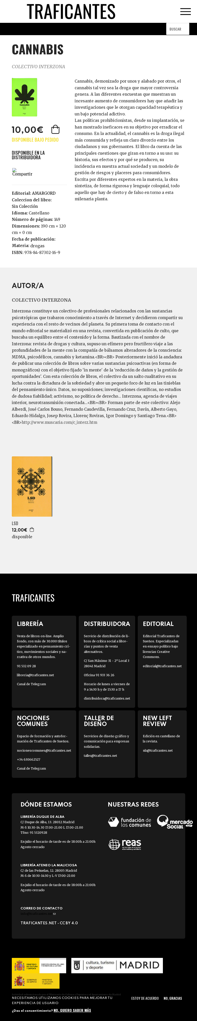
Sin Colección (25, 206)
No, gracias (173, 998)
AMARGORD (44, 193)
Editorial (158, 624)
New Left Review (157, 721)
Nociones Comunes (33, 721)
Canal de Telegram (31, 684)
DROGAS (37, 245)
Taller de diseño (99, 721)
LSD (15, 523)
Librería (30, 624)
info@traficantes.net (38, 914)
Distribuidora (107, 624)
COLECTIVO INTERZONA (38, 67)
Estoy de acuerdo (145, 998)
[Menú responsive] (185, 11)
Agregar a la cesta (56, 129)
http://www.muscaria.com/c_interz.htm (59, 422)
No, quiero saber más (72, 1010)
